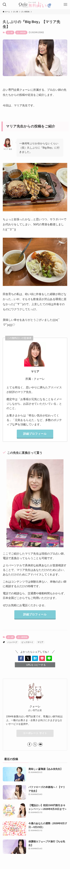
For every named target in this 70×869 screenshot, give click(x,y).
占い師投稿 (21, 32)
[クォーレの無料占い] (35, 4)
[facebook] (29, 744)
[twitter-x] (35, 744)
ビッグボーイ (27, 642)
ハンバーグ (12, 642)
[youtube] (40, 744)
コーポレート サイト (35, 733)
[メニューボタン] (65, 4)
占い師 (10, 32)
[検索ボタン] (4, 4)
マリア (40, 642)
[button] (21, 658)
